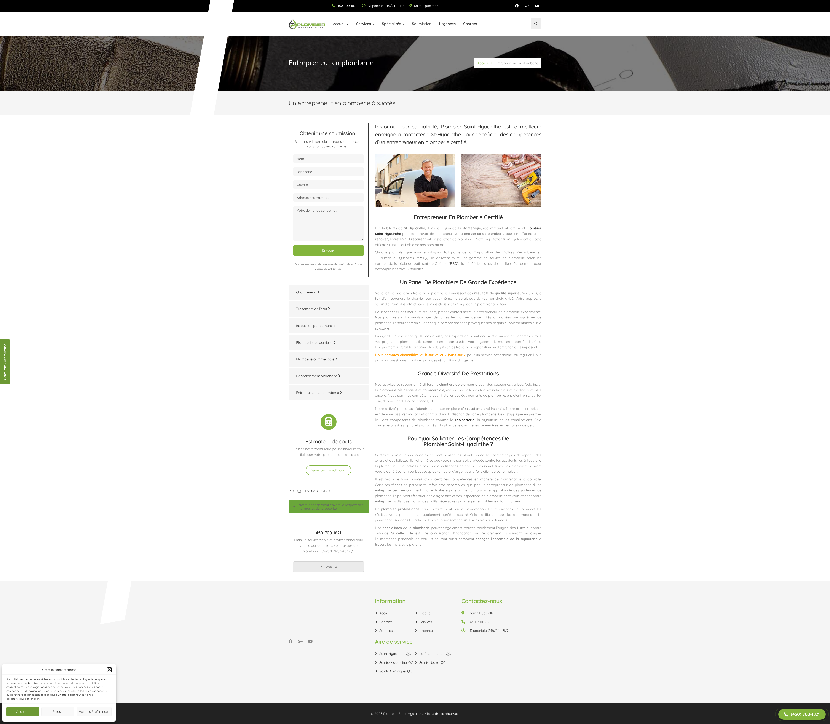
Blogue (425, 613)
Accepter (23, 712)
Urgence (331, 567)
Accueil (339, 23)
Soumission (421, 23)
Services (363, 23)
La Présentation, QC (435, 653)
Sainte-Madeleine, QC (396, 662)
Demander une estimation (328, 470)
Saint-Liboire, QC (432, 662)
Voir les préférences (94, 712)
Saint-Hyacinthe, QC (395, 653)
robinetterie (464, 420)
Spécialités (391, 23)
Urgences (447, 23)
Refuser (58, 712)
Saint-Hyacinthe (426, 6)
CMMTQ (421, 258)
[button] (109, 670)
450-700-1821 (347, 6)
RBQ (453, 263)
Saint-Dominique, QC (395, 671)
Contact (470, 23)
